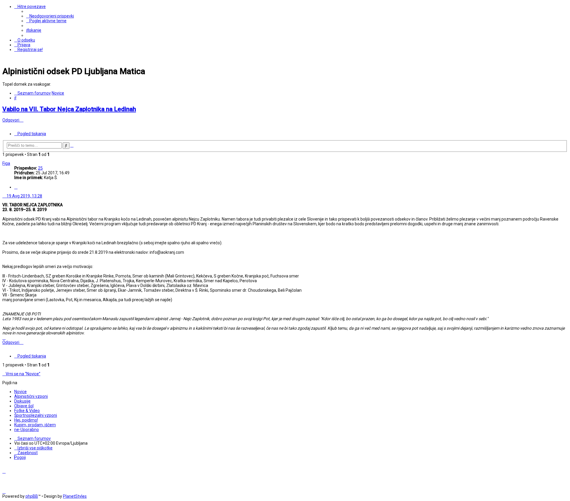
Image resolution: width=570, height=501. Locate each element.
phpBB (32, 496)
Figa (6, 163)
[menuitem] (50, 16)
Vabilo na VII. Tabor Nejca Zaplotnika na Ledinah (69, 109)
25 (40, 168)
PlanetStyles (75, 496)
